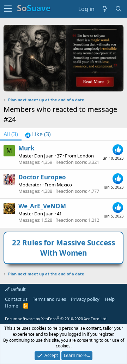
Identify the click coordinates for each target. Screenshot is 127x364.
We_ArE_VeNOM (42, 206)
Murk (26, 148)
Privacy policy (85, 299)
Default (18, 289)
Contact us (16, 299)
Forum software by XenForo (56, 318)
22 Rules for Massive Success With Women (63, 248)
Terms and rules (49, 299)
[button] (7, 9)
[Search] (119, 9)
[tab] (38, 134)
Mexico (64, 184)
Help (110, 299)
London (85, 156)
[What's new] (105, 9)
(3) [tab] (11, 134)
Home (11, 306)
